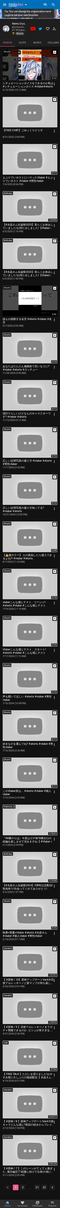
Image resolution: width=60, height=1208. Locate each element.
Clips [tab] (22, 42)
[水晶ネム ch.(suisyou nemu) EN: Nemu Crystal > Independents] (6, 28)
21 (37, 1187)
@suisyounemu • (20, 27)
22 (44, 1187)
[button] (18, 4)
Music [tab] (37, 42)
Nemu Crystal (20, 23)
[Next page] (52, 1187)
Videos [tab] (7, 42)
